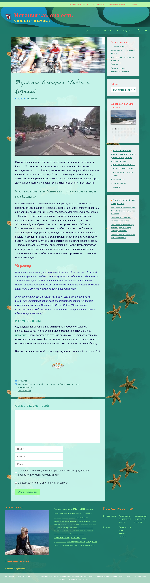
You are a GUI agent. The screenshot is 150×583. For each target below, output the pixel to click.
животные (78, 513)
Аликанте (57, 509)
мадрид (57, 528)
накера (75, 528)
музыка (69, 528)
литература (92, 524)
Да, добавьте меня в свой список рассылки (42, 482)
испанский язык (84, 521)
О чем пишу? (24, 390)
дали (65, 513)
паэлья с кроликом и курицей (62, 533)
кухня (77, 524)
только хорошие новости (76, 542)
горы (61, 513)
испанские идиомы (71, 521)
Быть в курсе (123, 30)
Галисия (114, 64)
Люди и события (98, 5)
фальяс (72, 545)
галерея (56, 513)
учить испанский (64, 545)
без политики (66, 509)
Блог (106, 30)
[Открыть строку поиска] (138, 30)
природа (81, 533)
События (22, 381)
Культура (134, 5)
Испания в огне (117, 46)
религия (83, 537)
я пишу (93, 545)
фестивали (78, 545)
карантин (57, 524)
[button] (88, 4)
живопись (71, 513)
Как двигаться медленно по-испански (140, 519)
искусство (72, 518)
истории (93, 521)
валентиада (89, 509)
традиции (91, 541)
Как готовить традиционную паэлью (125, 519)
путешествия (61, 537)
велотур (55, 384)
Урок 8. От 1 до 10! (118, 183)
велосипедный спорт (39, 384)
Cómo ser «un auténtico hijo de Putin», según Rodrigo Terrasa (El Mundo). (122, 228)
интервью (65, 518)
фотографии (86, 545)
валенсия (22, 384)
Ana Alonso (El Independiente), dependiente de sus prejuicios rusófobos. (123, 211)
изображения (57, 518)
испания (75, 384)
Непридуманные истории (117, 5)
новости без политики (61, 531)
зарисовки (87, 513)
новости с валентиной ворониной (81, 531)
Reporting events (118, 179)
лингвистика (84, 524)
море (63, 528)
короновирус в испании (68, 524)
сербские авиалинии (60, 541)
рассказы (75, 537)
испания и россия (59, 521)
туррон (56, 545)
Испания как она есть (43, 15)
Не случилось (25, 387)
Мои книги (91, 30)
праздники (75, 533)
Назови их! (115, 187)
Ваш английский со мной (77, 5)
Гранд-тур (65, 384)
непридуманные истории (86, 527)
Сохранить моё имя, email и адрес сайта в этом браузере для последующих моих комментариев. (54, 472)
